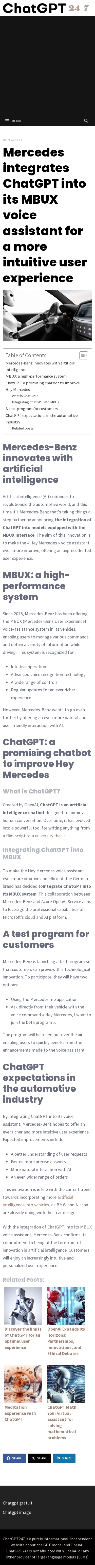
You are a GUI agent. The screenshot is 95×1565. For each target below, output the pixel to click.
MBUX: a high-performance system (36, 376)
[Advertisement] (47, 66)
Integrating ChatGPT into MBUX (36, 402)
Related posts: (23, 428)
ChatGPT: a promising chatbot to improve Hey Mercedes (43, 386)
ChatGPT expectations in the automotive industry (42, 418)
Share (17, 1458)
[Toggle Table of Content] (81, 355)
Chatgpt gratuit (17, 1503)
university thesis (50, 836)
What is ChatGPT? (25, 395)
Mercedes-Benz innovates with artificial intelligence (40, 366)
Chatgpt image (17, 1512)
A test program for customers (32, 408)
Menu (16, 120)
